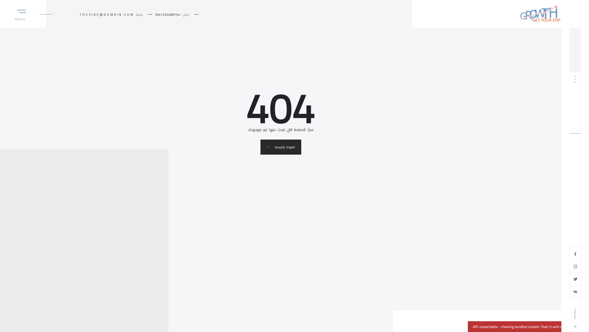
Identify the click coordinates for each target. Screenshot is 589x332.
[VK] (575, 291)
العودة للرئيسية (284, 147)
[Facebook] (575, 254)
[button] (21, 17)
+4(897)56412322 (168, 15)
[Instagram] (575, 266)
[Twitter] (575, 279)
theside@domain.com (107, 15)
